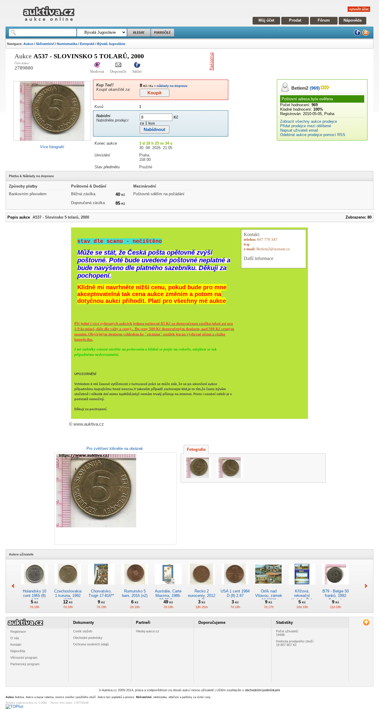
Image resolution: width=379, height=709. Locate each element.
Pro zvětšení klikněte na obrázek (114, 448)
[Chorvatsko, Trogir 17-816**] (101, 586)
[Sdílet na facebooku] (137, 65)
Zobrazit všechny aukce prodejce (308, 121)
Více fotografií (52, 147)
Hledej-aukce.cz (147, 631)
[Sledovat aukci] (97, 65)
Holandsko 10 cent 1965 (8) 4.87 (34, 595)
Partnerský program (24, 664)
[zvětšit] (114, 498)
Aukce (28, 44)
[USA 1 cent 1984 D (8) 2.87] (235, 586)
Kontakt (15, 644)
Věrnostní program (23, 657)
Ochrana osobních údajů (91, 644)
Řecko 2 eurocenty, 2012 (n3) (201, 595)
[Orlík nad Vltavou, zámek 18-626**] (268, 586)
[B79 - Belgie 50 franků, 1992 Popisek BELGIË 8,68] (335, 586)
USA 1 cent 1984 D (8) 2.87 (235, 593)
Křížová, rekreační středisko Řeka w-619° (302, 598)
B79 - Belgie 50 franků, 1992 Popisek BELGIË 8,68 (335, 598)
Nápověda (352, 20)
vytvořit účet (359, 9)
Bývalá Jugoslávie (111, 44)
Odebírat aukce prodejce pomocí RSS (312, 135)
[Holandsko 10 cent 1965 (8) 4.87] (34, 586)
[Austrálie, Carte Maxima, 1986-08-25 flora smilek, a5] (168, 586)
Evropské (87, 44)
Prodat (295, 20)
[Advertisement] (285, 61)
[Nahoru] (366, 622)
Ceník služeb (82, 631)
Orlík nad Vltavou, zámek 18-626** (268, 595)
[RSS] (365, 35)
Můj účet (266, 20)
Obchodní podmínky (87, 637)
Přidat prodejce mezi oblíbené (305, 126)
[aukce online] (49, 22)
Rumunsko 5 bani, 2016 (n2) (134, 593)
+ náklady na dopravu (170, 86)
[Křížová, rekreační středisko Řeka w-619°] (302, 586)
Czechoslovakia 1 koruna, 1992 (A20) (67, 595)
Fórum (324, 20)
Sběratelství (45, 44)
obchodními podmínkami (262, 690)
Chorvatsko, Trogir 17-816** (101, 593)
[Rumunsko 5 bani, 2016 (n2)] (134, 586)
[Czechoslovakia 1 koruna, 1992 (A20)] (67, 586)
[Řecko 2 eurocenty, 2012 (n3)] (201, 586)
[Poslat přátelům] (118, 65)
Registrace (18, 631)
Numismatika (67, 44)
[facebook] (357, 35)
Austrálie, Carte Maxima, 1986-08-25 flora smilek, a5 (168, 598)
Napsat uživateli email (299, 130)
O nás (14, 638)
